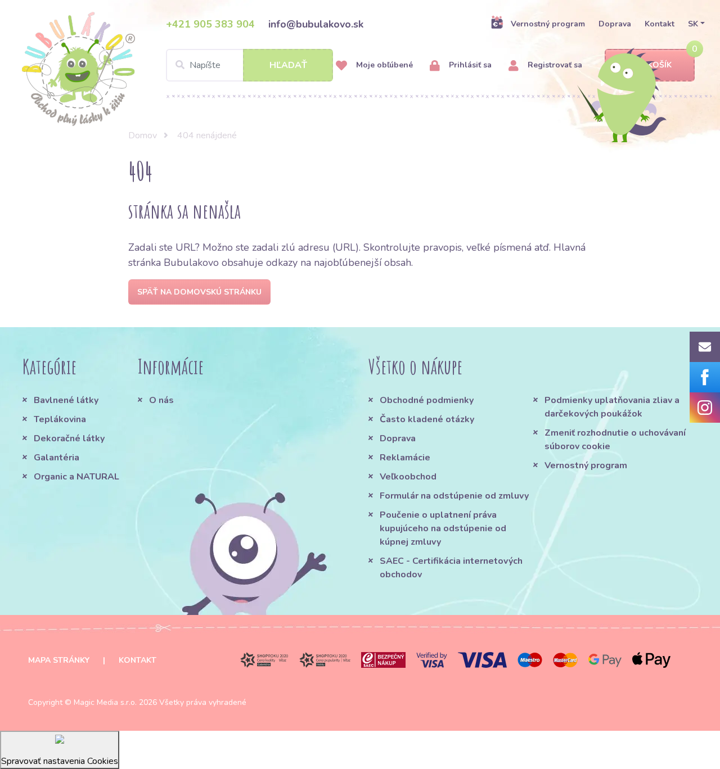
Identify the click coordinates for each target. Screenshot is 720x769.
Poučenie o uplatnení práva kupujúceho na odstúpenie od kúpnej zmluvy (443, 528)
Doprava (614, 24)
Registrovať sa (553, 65)
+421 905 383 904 (210, 24)
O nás (161, 400)
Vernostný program (548, 24)
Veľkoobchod (408, 477)
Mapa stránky (58, 660)
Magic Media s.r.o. (105, 702)
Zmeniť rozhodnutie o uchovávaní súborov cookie (615, 440)
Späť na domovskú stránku (199, 292)
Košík (659, 65)
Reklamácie (405, 457)
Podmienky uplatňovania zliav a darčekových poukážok (612, 407)
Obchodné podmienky (427, 400)
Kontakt (659, 24)
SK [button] (693, 24)
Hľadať (288, 65)
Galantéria (56, 457)
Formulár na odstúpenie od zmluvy (454, 496)
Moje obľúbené (383, 65)
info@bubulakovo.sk (315, 24)
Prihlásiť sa (469, 65)
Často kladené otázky (427, 419)
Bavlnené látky (66, 400)
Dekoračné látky (69, 438)
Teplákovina (60, 419)
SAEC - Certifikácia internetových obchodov (451, 568)
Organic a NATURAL (76, 477)
